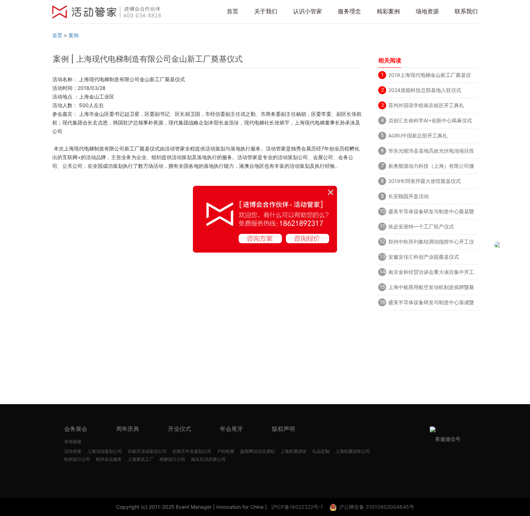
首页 (232, 11)
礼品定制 (321, 451)
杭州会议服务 (109, 459)
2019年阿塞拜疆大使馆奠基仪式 (424, 181)
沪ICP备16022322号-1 (297, 507)
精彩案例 (388, 11)
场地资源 (427, 11)
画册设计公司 (172, 459)
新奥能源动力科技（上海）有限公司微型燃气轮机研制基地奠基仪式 (431, 167)
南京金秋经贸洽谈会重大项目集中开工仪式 (431, 273)
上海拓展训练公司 (352, 451)
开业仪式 (179, 429)
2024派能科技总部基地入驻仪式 (424, 90)
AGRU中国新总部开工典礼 (417, 135)
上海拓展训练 (293, 451)
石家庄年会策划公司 (191, 451)
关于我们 (265, 11)
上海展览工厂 (141, 459)
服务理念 (349, 11)
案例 (74, 35)
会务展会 (75, 429)
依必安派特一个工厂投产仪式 (421, 226)
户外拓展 (225, 451)
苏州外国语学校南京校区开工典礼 (426, 105)
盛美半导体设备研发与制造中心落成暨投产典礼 (431, 303)
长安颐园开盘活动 (408, 196)
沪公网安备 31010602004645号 (376, 507)
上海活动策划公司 (104, 451)
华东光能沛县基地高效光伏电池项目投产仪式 (431, 152)
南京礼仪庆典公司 (208, 459)
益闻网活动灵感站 (257, 451)
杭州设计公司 (77, 459)
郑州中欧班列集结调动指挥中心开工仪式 (431, 243)
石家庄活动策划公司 (147, 451)
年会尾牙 (231, 429)
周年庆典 (127, 429)
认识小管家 (307, 11)
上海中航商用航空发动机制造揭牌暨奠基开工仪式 (431, 288)
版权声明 (283, 429)
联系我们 (466, 11)
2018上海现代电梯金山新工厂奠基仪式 (429, 76)
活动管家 (72, 451)
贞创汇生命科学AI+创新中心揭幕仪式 (430, 120)
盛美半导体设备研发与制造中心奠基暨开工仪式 (431, 212)
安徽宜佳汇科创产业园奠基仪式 (423, 257)
